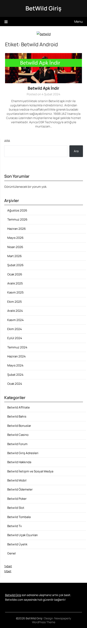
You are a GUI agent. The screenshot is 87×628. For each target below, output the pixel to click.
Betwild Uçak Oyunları (22, 535)
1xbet (8, 566)
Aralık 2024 (15, 311)
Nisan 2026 (15, 247)
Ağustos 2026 (17, 210)
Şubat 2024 (15, 374)
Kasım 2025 (15, 292)
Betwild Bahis (16, 416)
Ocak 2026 (14, 274)
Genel (11, 553)
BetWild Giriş (43, 8)
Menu (78, 21)
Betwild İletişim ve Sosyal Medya (30, 471)
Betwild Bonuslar (19, 426)
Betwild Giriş (13, 595)
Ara (7, 141)
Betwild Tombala (19, 517)
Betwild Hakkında (19, 462)
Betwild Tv (14, 526)
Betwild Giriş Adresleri (22, 453)
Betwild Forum (17, 444)
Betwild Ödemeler (20, 489)
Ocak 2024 (14, 384)
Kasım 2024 (15, 320)
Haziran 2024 (16, 356)
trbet (7, 571)
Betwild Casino (18, 435)
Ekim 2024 (14, 329)
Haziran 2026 (16, 229)
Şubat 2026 (15, 265)
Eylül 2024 (14, 338)
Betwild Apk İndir (43, 88)
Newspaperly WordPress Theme (51, 620)
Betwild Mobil (17, 480)
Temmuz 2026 (17, 219)
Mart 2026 (14, 256)
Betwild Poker (17, 499)
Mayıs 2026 (15, 238)
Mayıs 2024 (15, 365)
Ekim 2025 (14, 302)
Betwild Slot (15, 508)
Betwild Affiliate (18, 407)
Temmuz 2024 (17, 347)
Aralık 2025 (15, 283)
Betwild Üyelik (17, 544)
